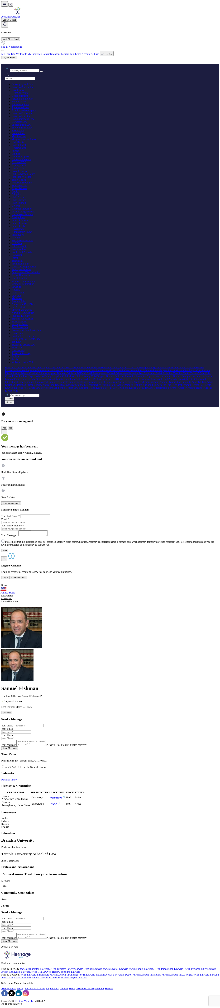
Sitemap (109, 988)
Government (18, 229)
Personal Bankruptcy (22, 98)
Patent (15, 257)
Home (4, 585)
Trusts (15, 359)
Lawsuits (16, 286)
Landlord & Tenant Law (24, 336)
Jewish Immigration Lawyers (168, 968)
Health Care (18, 130)
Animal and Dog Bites (23, 304)
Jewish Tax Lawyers (40, 971)
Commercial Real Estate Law (26, 330)
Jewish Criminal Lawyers (89, 968)
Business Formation (22, 113)
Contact (12, 988)
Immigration (18, 234)
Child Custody (19, 200)
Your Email (7, 728)
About (4, 988)
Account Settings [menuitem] (90, 54)
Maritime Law (19, 136)
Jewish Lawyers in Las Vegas (177, 974)
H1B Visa (17, 243)
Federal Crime (19, 168)
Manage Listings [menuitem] (60, 54)
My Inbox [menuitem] (33, 54)
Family (15, 191)
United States (8, 592)
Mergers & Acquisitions (24, 139)
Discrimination (19, 147)
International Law (21, 263)
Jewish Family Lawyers (141, 968)
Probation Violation (21, 176)
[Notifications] (4, 24)
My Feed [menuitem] (5, 54)
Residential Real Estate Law (26, 339)
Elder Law (17, 347)
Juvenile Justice (19, 171)
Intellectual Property (22, 252)
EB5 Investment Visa (22, 240)
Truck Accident (19, 321)
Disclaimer (81, 988)
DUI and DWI (19, 162)
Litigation (16, 295)
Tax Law (16, 341)
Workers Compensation (23, 281)
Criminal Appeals (20, 156)
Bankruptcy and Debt (22, 84)
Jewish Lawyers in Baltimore (34, 974)
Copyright (17, 255)
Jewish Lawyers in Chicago (64, 974)
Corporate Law (19, 121)
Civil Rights (18, 142)
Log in (5, 577)
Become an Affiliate (35, 988)
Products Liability (21, 315)
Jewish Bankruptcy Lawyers (34, 968)
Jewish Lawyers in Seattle (74, 977)
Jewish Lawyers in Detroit (118, 974)
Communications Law (23, 119)
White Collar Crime (22, 182)
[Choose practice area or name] (41, 71)
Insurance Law (19, 249)
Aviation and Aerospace (24, 110)
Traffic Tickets (19, 179)
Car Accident (18, 307)
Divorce (16, 205)
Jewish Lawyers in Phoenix (46, 977)
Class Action (18, 292)
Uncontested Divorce (22, 214)
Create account (18, 577)
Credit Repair (18, 90)
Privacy (15, 150)
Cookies (64, 988)
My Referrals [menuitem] (45, 54)
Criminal (16, 153)
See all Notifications (11, 46)
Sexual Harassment (21, 275)
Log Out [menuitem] (108, 54)
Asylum (16, 237)
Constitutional (19, 145)
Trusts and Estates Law (23, 344)
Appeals (16, 289)
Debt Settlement (20, 95)
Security (91, 988)
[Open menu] (4, 4)
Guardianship (18, 350)
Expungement (19, 165)
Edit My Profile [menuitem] (19, 54)
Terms (72, 988)
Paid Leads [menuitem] (75, 54)
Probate (15, 356)
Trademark (17, 260)
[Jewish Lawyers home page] (17, 13)
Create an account (11, 503)
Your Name (7, 725)
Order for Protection (22, 208)
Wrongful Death (20, 324)
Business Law (19, 101)
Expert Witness (19, 188)
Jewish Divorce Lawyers (115, 968)
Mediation (17, 298)
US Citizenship (19, 246)
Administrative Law (22, 231)
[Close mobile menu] (10, 5)
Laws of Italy (18, 226)
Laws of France (20, 223)
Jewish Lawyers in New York (16, 977)
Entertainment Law (21, 124)
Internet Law (18, 133)
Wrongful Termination (23, 284)
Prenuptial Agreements (23, 211)
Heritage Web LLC (24, 1001)
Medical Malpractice (22, 310)
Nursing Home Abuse (23, 312)
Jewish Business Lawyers (62, 968)
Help (48, 988)
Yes (4, 428)
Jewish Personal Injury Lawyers (200, 968)
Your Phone (7, 735)
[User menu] (2, 50)
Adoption (16, 194)
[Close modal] (4, 431)
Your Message (8, 744)
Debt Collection (20, 92)
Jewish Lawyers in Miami (205, 974)
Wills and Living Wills (23, 362)
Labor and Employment (24, 266)
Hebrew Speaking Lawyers (66, 971)
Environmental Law (22, 127)
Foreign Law (18, 217)
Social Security (19, 278)
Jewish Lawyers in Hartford (147, 974)
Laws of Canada (20, 220)
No (10, 428)
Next (5, 550)
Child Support (19, 202)
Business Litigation (21, 116)
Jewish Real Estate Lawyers (15, 971)
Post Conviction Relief (23, 174)
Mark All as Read (11, 39)
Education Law (19, 185)
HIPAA (100, 988)
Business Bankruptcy (22, 87)
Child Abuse (18, 197)
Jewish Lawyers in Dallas (92, 974)
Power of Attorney (21, 353)
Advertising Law (20, 104)
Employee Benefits (21, 269)
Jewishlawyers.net (10, 16)
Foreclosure (18, 333)
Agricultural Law (20, 107)
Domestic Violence (21, 159)
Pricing (20, 988)
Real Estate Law (20, 327)
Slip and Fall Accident (23, 318)
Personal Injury (19, 301)
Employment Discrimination (26, 272)
